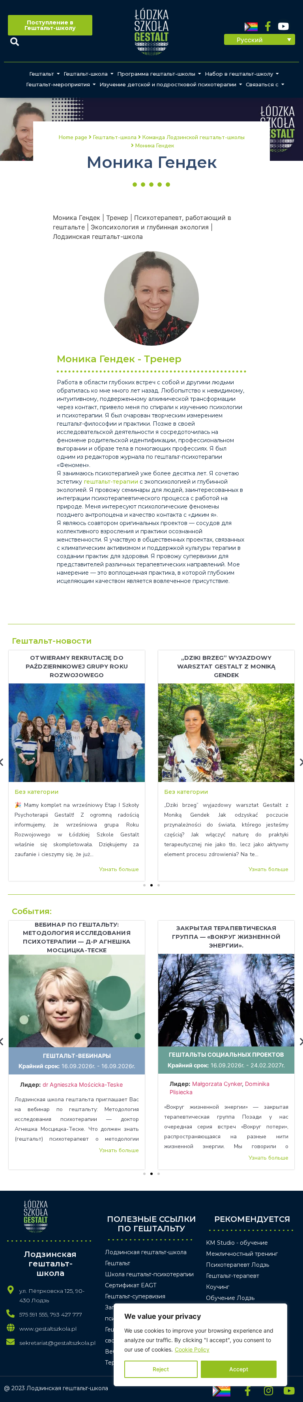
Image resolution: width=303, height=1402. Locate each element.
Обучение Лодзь (230, 1297)
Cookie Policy (192, 1349)
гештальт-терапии (111, 481)
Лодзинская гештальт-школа (146, 1252)
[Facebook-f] (268, 26)
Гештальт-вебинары (77, 1055)
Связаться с (262, 84)
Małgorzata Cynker (217, 1083)
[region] (200, 1344)
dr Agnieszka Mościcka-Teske (83, 1084)
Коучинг (217, 1286)
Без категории (36, 791)
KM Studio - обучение (237, 1242)
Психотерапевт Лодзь (237, 1264)
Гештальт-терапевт (232, 1275)
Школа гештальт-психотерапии (149, 1274)
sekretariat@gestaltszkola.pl (57, 1342)
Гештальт (41, 74)
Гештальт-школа (86, 74)
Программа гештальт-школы (156, 74)
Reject (161, 1369)
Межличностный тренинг (242, 1253)
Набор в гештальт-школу (239, 74)
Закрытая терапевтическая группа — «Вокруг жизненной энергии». (226, 937)
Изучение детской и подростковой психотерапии (167, 84)
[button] (259, 39)
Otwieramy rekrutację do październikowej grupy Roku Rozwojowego (77, 666)
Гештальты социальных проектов (226, 1054)
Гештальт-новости (52, 641)
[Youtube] (283, 26)
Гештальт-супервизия (135, 1296)
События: (32, 911)
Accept (238, 1369)
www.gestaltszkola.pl (48, 1328)
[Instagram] (268, 1390)
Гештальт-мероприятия (58, 84)
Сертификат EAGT (130, 1285)
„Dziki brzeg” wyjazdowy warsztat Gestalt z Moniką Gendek (226, 666)
